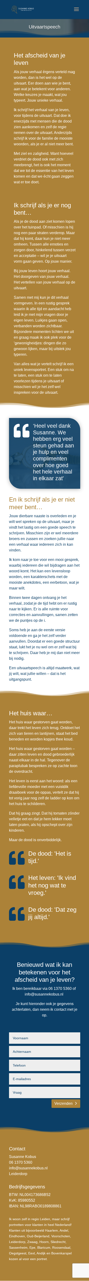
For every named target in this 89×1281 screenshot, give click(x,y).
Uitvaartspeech (44, 26)
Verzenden (63, 1103)
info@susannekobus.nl (44, 994)
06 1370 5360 (20, 1162)
